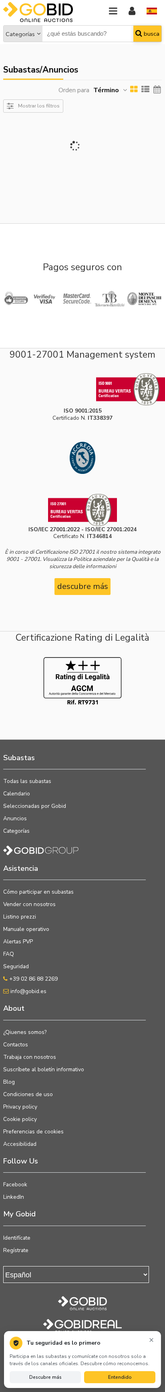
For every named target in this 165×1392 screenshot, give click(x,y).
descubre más (82, 586)
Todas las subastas (27, 781)
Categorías (20, 34)
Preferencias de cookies (33, 1131)
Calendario (16, 793)
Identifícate (16, 1238)
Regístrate (15, 1250)
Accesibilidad (19, 1144)
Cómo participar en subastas (38, 892)
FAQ (8, 954)
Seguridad (16, 966)
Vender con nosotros (29, 904)
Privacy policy (20, 1107)
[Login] (132, 11)
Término (106, 90)
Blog (9, 1082)
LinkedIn (13, 1197)
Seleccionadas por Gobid (34, 806)
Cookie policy (20, 1119)
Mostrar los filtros (39, 105)
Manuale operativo (26, 929)
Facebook (15, 1184)
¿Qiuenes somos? (24, 1032)
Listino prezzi (19, 917)
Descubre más (45, 1377)
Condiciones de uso (28, 1094)
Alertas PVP (18, 941)
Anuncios (15, 818)
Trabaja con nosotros (29, 1057)
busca (150, 34)
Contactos (15, 1044)
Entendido (120, 1377)
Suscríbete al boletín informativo (43, 1069)
